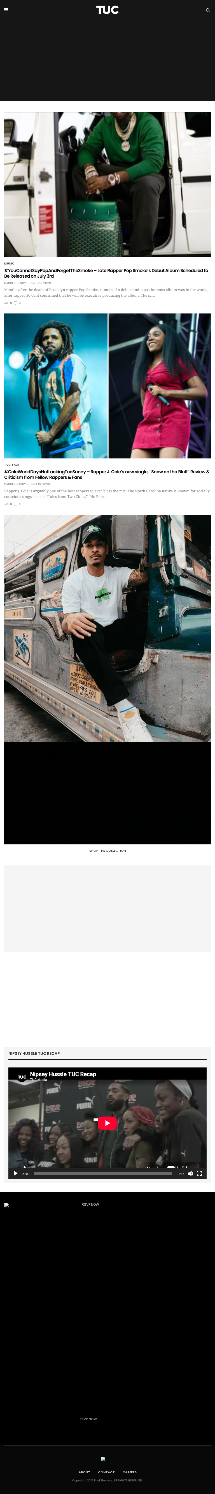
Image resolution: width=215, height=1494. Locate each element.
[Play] (15, 1173)
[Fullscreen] (199, 1173)
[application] (107, 1123)
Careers (130, 1472)
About (84, 1472)
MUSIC (9, 263)
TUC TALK (11, 464)
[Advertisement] (107, 61)
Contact (106, 1472)
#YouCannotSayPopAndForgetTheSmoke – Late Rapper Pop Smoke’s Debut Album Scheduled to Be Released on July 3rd (106, 273)
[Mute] (190, 1173)
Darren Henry (15, 283)
